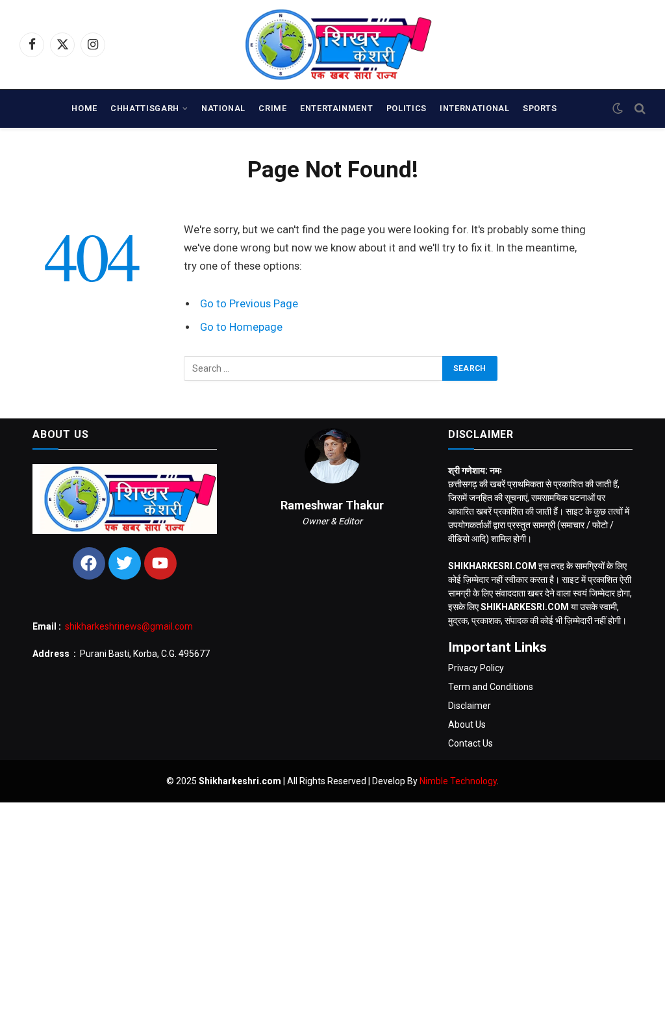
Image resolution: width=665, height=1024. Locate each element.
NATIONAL (223, 108)
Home (84, 108)
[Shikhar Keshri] (332, 44)
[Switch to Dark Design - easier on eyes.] (617, 108)
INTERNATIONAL (474, 108)
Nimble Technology (458, 781)
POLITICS (406, 108)
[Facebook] (89, 563)
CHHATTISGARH (144, 108)
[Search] (639, 108)
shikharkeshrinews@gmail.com (129, 626)
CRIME (272, 108)
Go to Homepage (241, 327)
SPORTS (540, 108)
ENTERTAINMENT (336, 108)
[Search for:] (314, 368)
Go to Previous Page (249, 304)
